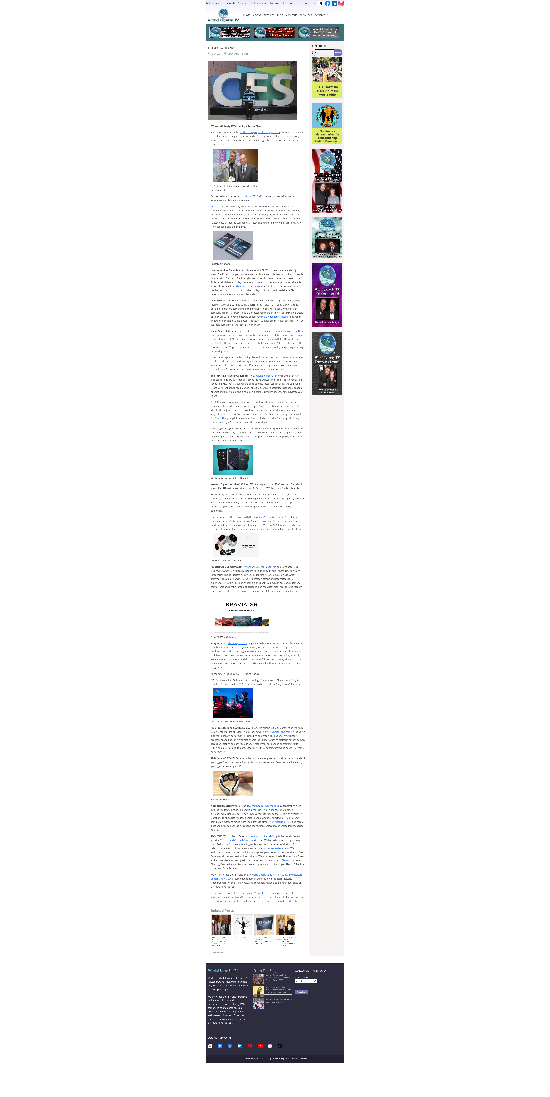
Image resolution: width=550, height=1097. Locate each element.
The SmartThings (220, 418)
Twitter (321, 3)
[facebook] (230, 1046)
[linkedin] (240, 1046)
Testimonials (229, 3)
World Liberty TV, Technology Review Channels (260, 897)
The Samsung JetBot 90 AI (262, 375)
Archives (242, 3)
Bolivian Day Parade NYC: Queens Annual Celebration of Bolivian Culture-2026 (278, 977)
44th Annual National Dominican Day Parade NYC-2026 (279, 1000)
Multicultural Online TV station (236, 840)
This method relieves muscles (263, 805)
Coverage (273, 3)
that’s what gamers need (274, 316)
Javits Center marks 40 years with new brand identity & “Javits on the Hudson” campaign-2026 (278, 989)
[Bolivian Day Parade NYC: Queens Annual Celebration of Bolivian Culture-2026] (258, 979)
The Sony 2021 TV (237, 643)
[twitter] (210, 1046)
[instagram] (270, 1046)
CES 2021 (215, 206)
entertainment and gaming (279, 731)
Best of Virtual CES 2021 (259, 893)
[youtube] (261, 1045)
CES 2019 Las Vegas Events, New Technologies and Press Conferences (263, 940)
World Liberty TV (251, 1058)
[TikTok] (280, 1045)
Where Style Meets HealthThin (260, 566)
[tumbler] (220, 1046)
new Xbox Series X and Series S (269, 517)
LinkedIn (334, 3)
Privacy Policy (277, 1058)
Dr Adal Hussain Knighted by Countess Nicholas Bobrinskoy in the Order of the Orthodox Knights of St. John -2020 (286, 941)
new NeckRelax (278, 821)
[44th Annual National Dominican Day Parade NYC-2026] (258, 1003)
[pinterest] (250, 1046)
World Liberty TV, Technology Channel (260, 132)
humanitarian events (278, 848)
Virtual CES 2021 (253, 196)
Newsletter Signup (258, 3)
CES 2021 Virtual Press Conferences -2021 (242, 938)
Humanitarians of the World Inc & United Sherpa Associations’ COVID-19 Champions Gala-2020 (220, 941)
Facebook (327, 3)
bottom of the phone (248, 286)
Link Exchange (213, 3)
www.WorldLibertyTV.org (263, 836)
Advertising (286, 3)
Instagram (341, 3)
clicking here (293, 901)
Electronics (288, 860)
